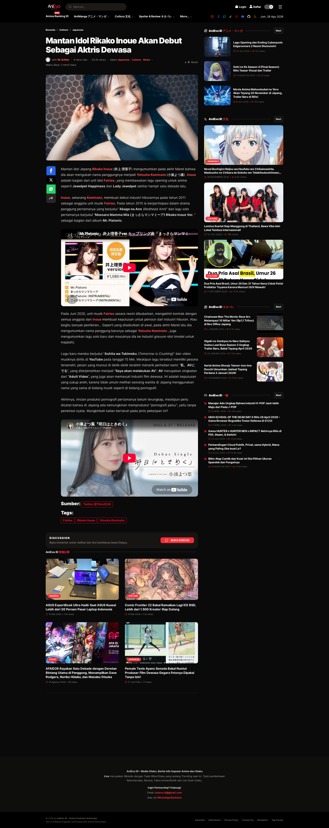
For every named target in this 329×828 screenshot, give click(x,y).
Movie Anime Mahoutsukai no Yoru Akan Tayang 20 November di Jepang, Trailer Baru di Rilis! (257, 93)
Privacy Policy (231, 820)
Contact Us (247, 820)
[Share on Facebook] (51, 170)
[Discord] (242, 16)
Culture (63, 29)
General (54, 596)
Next (278, 30)
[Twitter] (224, 16)
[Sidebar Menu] (280, 7)
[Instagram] (212, 16)
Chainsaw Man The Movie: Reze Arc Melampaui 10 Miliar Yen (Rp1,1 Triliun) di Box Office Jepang (229, 320)
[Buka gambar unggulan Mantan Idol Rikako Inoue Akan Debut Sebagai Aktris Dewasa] (122, 117)
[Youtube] (236, 16)
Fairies (109, 180)
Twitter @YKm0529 (97, 504)
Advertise (200, 820)
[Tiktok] (230, 16)
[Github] (248, 16)
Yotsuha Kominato (151, 175)
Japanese (77, 29)
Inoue (191, 175)
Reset (194, 62)
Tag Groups (277, 820)
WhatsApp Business (169, 797)
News (146, 59)
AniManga (213, 161)
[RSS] (254, 16)
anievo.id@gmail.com (168, 792)
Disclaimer (262, 820)
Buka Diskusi (180, 540)
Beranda (50, 29)
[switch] (268, 7)
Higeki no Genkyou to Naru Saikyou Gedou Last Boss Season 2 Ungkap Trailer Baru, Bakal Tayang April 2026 (228, 345)
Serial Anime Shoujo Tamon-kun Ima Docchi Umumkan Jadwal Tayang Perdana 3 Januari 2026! (228, 369)
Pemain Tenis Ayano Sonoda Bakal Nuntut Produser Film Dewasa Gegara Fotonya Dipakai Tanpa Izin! (159, 673)
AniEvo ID (226, 30)
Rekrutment (215, 820)
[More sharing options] (51, 198)
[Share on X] (51, 179)
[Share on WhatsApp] (51, 189)
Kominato (94, 198)
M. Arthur (63, 59)
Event (52, 659)
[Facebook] (218, 16)
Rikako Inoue (102, 169)
